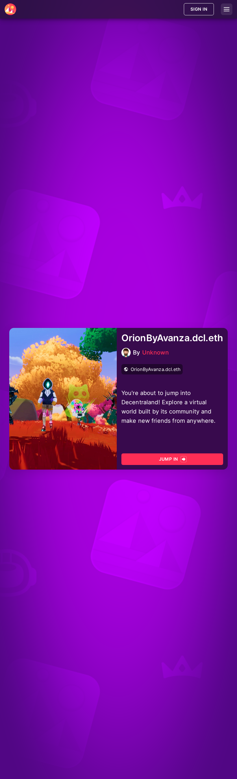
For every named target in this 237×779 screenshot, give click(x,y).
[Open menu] (226, 9)
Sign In (198, 9)
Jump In (168, 459)
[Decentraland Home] (10, 9)
